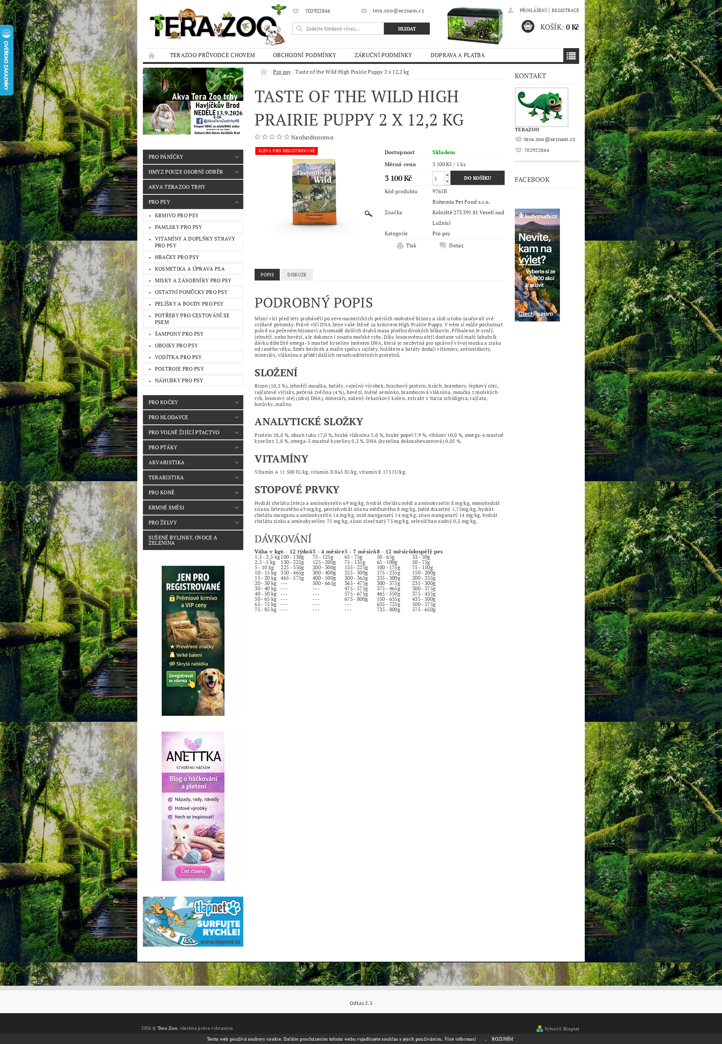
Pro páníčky (166, 156)
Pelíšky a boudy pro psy (189, 303)
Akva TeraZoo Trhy (177, 186)
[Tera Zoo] (218, 24)
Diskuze (296, 274)
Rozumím (502, 1039)
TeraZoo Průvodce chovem (212, 55)
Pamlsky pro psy (178, 226)
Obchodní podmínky (304, 55)
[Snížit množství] (447, 181)
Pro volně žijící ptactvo (184, 432)
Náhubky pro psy (179, 380)
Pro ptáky (163, 447)
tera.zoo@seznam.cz (550, 138)
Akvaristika (167, 462)
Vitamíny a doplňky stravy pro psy (195, 242)
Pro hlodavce (168, 417)
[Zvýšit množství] (447, 174)
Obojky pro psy (176, 345)
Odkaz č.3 (361, 1003)
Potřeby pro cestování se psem (192, 319)
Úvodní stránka (152, 55)
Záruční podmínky (384, 55)
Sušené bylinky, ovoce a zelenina (183, 540)
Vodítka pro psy (178, 357)
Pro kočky (163, 402)
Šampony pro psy (179, 333)
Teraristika (166, 477)
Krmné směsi (167, 507)
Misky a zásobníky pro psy (193, 280)
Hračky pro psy (177, 257)
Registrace (565, 10)
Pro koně (162, 492)
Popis (267, 274)
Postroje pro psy (179, 368)
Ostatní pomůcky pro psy (191, 291)
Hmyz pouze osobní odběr (186, 171)
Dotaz (456, 245)
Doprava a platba (458, 55)
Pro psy (159, 201)
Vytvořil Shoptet (562, 1029)
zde (481, 1039)
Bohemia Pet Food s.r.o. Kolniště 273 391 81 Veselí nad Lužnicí (468, 212)
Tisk (411, 245)
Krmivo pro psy (177, 215)
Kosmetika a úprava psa (190, 268)
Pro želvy (163, 522)
